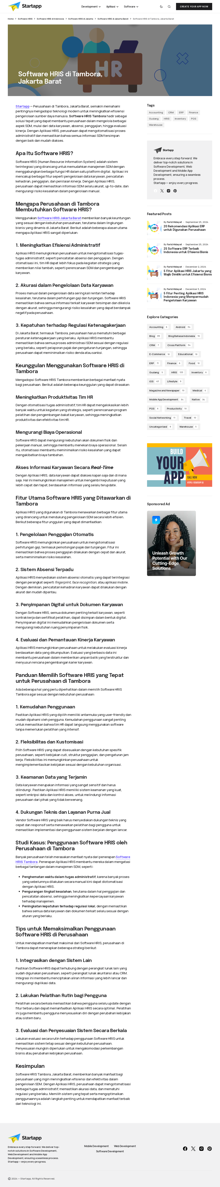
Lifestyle (174, 381)
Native (198, 399)
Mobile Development (96, 1146)
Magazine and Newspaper (166, 390)
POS (193, 118)
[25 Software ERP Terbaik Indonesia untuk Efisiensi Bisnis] (154, 250)
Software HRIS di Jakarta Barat (113, 18)
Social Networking (162, 417)
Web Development (125, 1146)
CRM (171, 112)
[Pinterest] (175, 191)
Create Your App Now (194, 6)
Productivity (177, 408)
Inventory (180, 118)
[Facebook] (155, 191)
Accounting (156, 112)
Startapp (22, 106)
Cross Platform (179, 345)
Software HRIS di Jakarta (80, 18)
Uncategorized (160, 426)
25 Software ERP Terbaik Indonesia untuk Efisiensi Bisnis (186, 250)
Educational (187, 354)
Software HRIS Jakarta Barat (59, 218)
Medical (199, 390)
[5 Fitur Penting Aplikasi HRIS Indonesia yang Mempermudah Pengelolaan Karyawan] (154, 295)
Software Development (110, 1151)
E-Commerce (159, 354)
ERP (181, 112)
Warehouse (155, 125)
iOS (154, 381)
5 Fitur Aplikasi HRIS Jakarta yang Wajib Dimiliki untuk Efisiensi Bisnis (188, 273)
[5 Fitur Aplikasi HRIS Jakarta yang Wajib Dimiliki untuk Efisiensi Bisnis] (154, 272)
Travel (190, 417)
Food (194, 363)
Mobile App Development (166, 399)
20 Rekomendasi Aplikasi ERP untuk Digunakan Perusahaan (185, 228)
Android (183, 327)
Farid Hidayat (174, 222)
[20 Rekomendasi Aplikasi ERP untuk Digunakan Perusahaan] (154, 228)
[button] (161, 6)
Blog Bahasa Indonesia (184, 336)
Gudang (154, 118)
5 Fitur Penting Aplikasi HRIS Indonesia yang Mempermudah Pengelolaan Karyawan (186, 297)
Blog (154, 336)
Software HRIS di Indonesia (50, 18)
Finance (193, 112)
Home (11, 18)
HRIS (166, 118)
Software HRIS (25, 18)
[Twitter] (162, 191)
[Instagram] (168, 191)
